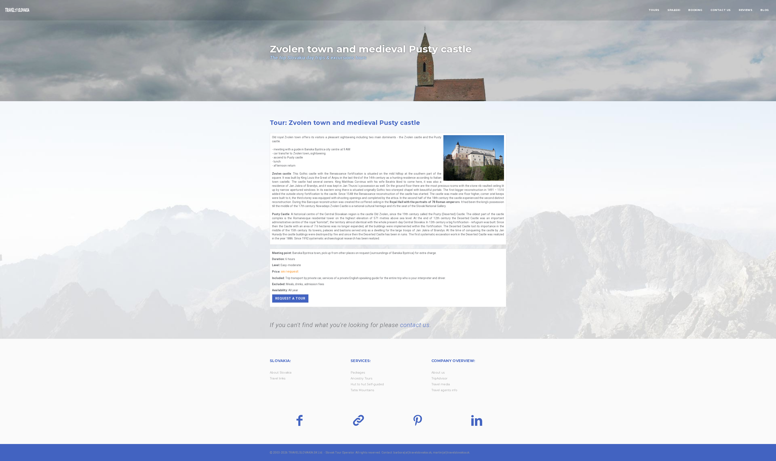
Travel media (440, 384)
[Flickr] (358, 420)
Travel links (277, 378)
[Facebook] (299, 420)
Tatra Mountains (362, 390)
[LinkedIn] (476, 420)
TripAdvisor (439, 378)
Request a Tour (290, 298)
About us (438, 372)
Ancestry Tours (361, 378)
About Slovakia (280, 372)
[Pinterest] (417, 420)
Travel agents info (444, 390)
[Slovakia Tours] (17, 10)
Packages (358, 372)
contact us (415, 324)
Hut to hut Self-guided (367, 384)
